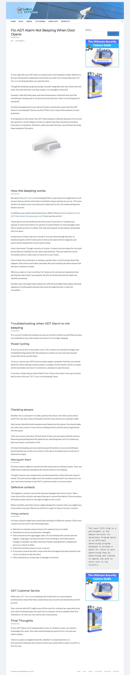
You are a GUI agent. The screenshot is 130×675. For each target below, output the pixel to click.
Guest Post (53, 21)
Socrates (31, 671)
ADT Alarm (28, 198)
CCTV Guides (40, 21)
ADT (12, 41)
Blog (21, 21)
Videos (29, 21)
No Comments (19, 41)
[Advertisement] (46, 59)
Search (88, 30)
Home (13, 21)
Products (65, 21)
